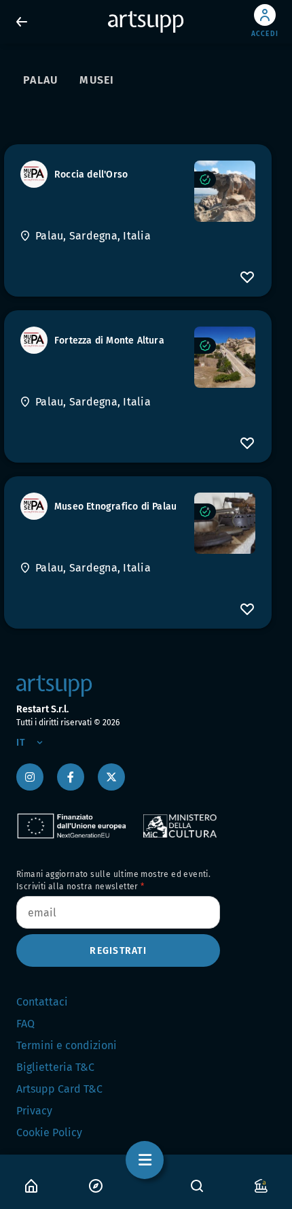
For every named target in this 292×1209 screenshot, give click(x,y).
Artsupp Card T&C (59, 1088)
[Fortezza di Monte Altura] (224, 357)
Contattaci (42, 1001)
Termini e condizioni (66, 1045)
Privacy (34, 1110)
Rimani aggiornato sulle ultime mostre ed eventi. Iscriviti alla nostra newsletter (113, 880)
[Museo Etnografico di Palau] (224, 523)
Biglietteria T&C (55, 1067)
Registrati (118, 951)
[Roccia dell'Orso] (224, 191)
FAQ (25, 1023)
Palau (40, 79)
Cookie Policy (49, 1132)
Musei (96, 79)
